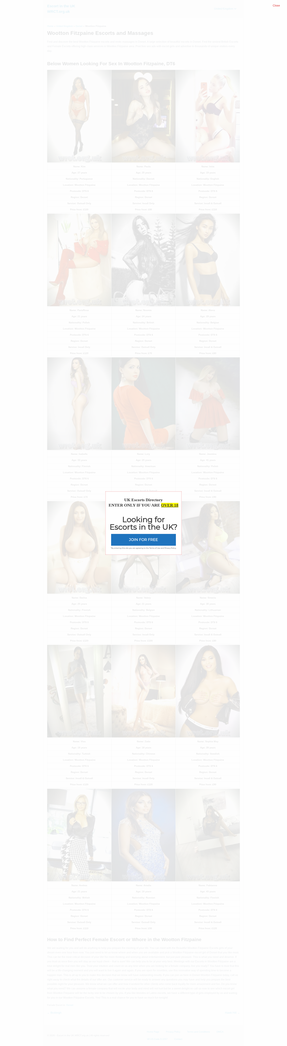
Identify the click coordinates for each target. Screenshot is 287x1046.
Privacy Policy (170, 548)
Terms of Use (154, 548)
